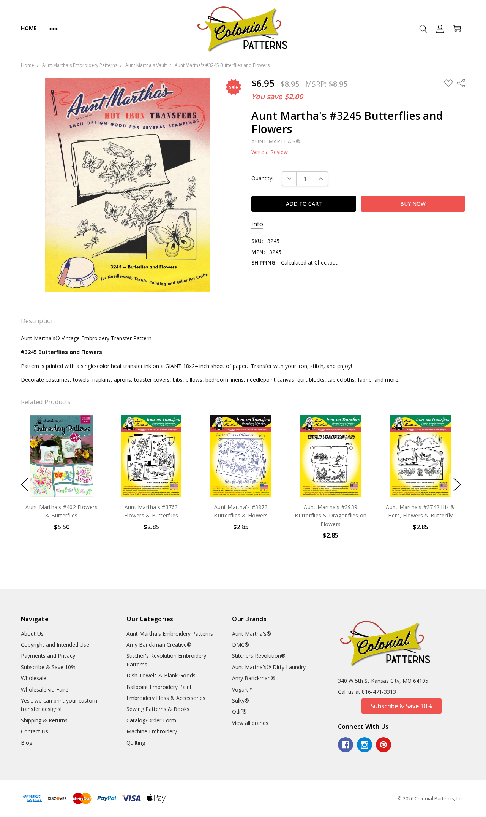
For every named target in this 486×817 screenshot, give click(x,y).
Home (28, 28)
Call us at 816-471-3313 (367, 691)
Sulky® (240, 700)
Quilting (135, 742)
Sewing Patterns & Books (157, 708)
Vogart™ (242, 689)
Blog (26, 742)
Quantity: (262, 178)
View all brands (250, 723)
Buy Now (61, 480)
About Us (32, 633)
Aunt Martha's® (251, 633)
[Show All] (53, 28)
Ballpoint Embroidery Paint (159, 686)
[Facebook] (345, 744)
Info (257, 224)
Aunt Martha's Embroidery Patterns (169, 633)
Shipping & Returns (44, 720)
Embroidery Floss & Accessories (165, 697)
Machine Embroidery (151, 731)
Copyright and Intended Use (55, 644)
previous (25, 485)
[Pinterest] (383, 744)
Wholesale (33, 678)
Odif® (239, 711)
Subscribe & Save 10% (48, 667)
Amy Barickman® (253, 678)
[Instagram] (364, 744)
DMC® (240, 644)
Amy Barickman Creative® (158, 644)
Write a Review (269, 152)
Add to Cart (61, 463)
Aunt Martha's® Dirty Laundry (269, 667)
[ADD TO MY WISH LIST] (88, 441)
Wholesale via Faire (44, 689)
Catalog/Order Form (151, 720)
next (457, 485)
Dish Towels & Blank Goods (161, 675)
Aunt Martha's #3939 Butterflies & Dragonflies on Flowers (330, 515)
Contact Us (34, 731)
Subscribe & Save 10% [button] (401, 706)
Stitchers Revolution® (259, 655)
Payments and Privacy (48, 655)
